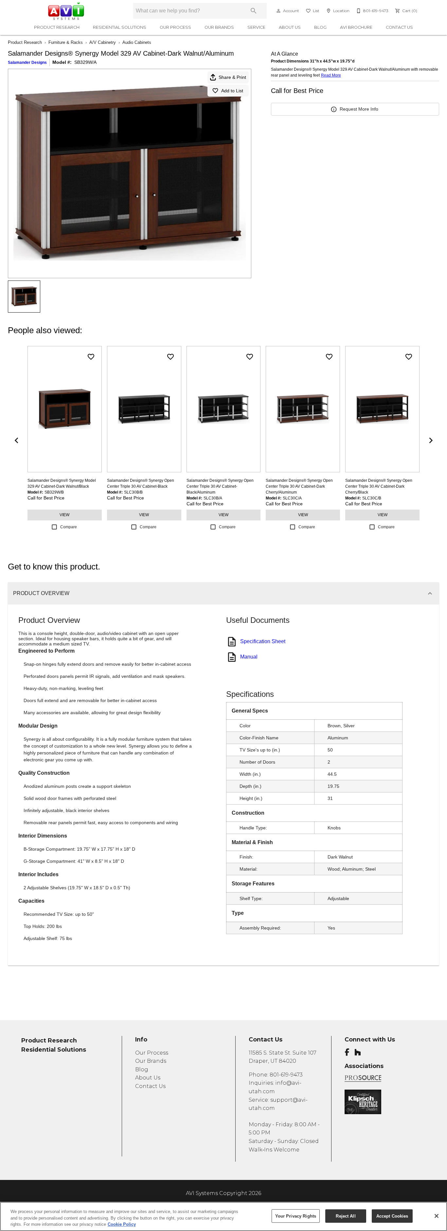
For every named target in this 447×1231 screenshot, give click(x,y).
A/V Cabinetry (102, 42)
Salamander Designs (27, 62)
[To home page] (72, 11)
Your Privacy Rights (295, 1215)
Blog (320, 27)
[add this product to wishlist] (91, 357)
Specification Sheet (262, 641)
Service (256, 27)
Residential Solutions (119, 27)
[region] (223, 1216)
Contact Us (399, 27)
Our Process (175, 27)
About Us (290, 27)
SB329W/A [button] (85, 62)
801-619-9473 (286, 1075)
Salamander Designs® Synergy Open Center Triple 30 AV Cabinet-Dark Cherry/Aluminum (299, 486)
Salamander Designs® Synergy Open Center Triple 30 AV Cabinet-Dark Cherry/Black (378, 486)
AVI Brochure (356, 27)
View (64, 515)
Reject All (345, 1215)
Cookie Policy (122, 1224)
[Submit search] (253, 11)
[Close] (436, 1216)
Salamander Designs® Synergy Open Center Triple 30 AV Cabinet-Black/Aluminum (220, 486)
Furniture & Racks (65, 42)
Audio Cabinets (136, 42)
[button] (278, 11)
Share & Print (232, 77)
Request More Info (359, 109)
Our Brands (219, 27)
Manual (249, 657)
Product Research (57, 27)
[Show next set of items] (430, 440)
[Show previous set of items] (16, 440)
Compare (68, 527)
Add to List (232, 90)
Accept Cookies (392, 1215)
